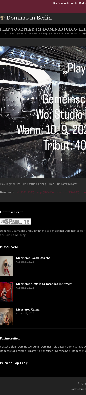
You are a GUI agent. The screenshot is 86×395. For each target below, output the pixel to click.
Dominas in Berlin (29, 18)
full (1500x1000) (25, 192)
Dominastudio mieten (13, 351)
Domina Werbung (28, 346)
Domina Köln (63, 351)
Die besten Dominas (65, 346)
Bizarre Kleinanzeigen (40, 351)
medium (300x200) (68, 192)
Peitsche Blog (8, 346)
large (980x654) (45, 192)
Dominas (46, 346)
